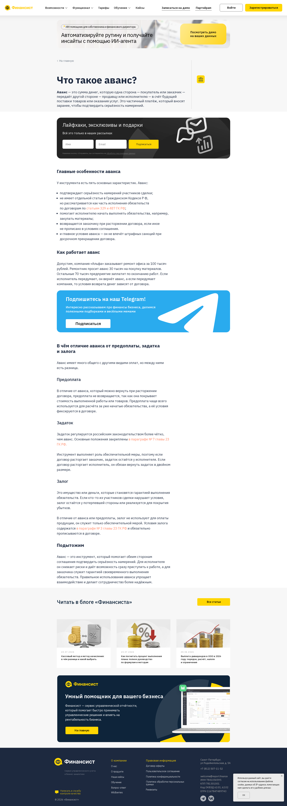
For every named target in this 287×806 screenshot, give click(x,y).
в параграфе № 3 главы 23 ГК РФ (101, 528)
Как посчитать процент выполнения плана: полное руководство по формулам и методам (141, 659)
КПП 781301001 (210, 783)
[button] (56, 792)
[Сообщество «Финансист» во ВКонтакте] (211, 798)
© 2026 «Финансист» (67, 799)
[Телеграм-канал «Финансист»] (203, 798)
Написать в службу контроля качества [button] (70, 792)
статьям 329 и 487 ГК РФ (105, 208)
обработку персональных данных (121, 153)
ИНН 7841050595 (210, 779)
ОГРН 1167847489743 (213, 791)
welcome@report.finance (214, 776)
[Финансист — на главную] (19, 7)
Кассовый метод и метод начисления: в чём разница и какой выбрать (82, 658)
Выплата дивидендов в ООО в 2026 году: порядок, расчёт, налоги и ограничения (201, 659)
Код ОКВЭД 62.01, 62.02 (214, 787)
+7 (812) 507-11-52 (211, 768)
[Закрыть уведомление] (281, 775)
